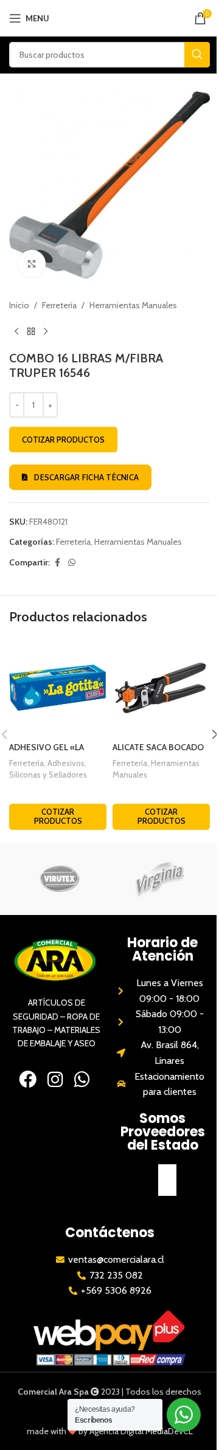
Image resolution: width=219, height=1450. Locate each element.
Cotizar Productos (63, 439)
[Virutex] (59, 878)
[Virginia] (159, 878)
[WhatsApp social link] (71, 562)
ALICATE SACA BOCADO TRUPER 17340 (158, 753)
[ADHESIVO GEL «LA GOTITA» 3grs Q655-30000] (57, 687)
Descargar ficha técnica (86, 477)
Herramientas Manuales (133, 305)
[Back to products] (31, 331)
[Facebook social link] (57, 562)
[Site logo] (115, 17)
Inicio (19, 305)
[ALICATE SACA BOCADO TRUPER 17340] (161, 687)
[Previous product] (16, 331)
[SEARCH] (197, 54)
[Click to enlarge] (32, 263)
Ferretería (59, 305)
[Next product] (45, 331)
